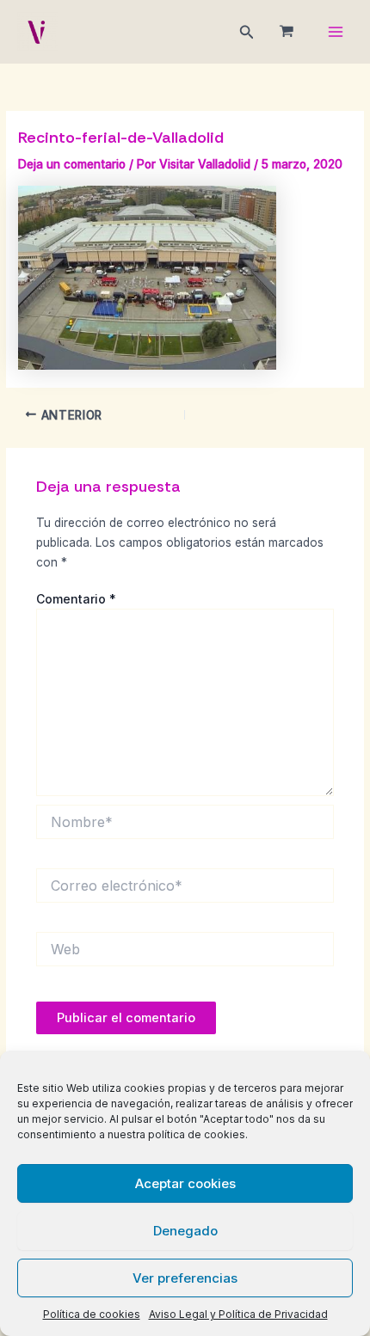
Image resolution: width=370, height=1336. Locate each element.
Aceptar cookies (185, 1183)
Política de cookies (91, 1314)
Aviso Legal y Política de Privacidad (238, 1314)
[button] (247, 32)
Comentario (76, 598)
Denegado (185, 1231)
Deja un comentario (72, 164)
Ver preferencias (185, 1278)
